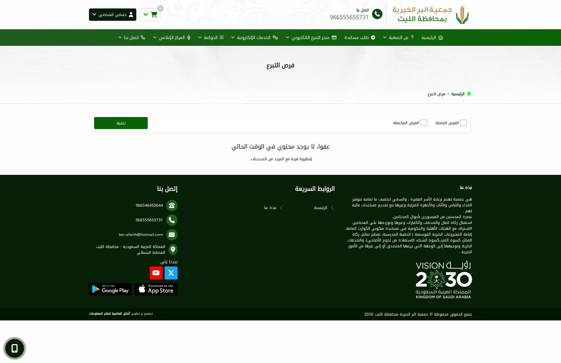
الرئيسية (428, 37)
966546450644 (149, 205)
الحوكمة (211, 37)
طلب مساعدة (356, 37)
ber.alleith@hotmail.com (141, 234)
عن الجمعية (398, 37)
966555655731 (149, 220)
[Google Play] (110, 289)
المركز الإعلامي (172, 37)
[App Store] (156, 289)
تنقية (121, 123)
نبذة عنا (270, 207)
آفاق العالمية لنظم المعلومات (109, 314)
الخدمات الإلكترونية (253, 37)
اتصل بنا (131, 37)
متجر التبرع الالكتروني (311, 37)
